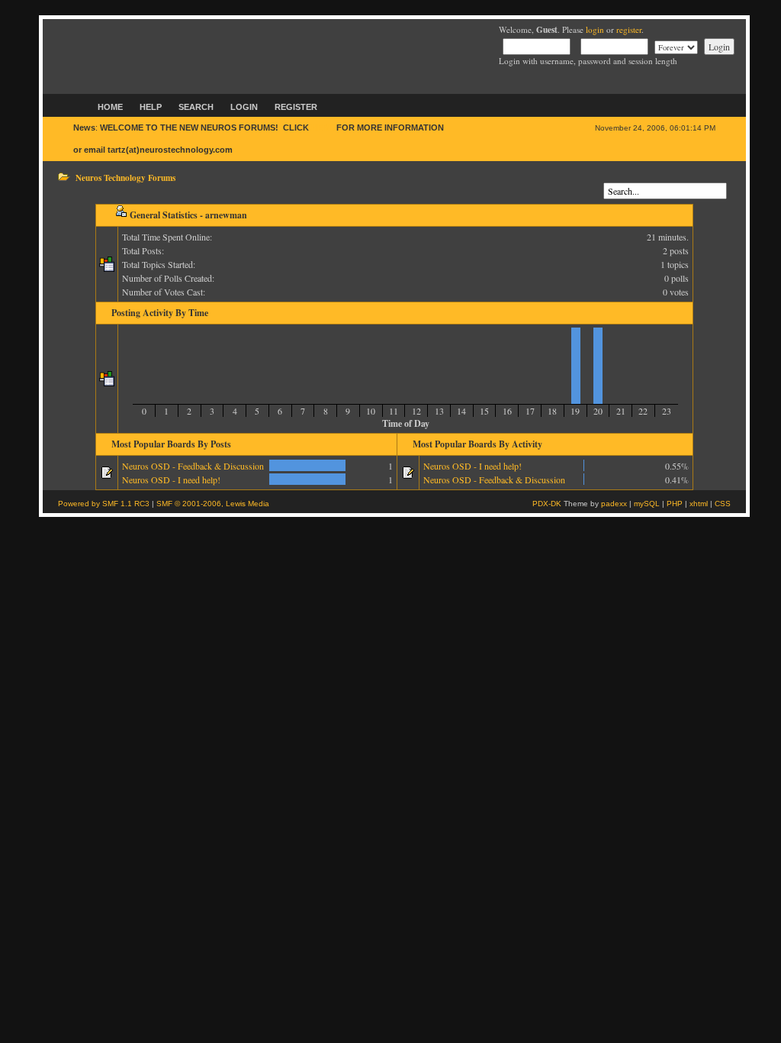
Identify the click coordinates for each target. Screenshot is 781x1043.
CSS (723, 503)
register (628, 29)
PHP (675, 503)
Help (151, 106)
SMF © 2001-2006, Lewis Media (212, 503)
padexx (614, 503)
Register (296, 106)
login (595, 29)
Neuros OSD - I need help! (171, 479)
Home (110, 106)
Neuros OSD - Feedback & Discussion (193, 466)
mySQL (647, 503)
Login (244, 106)
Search (196, 106)
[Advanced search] (607, 176)
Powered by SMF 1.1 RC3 (103, 503)
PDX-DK (546, 503)
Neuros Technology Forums (125, 177)
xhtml (698, 503)
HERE (322, 127)
